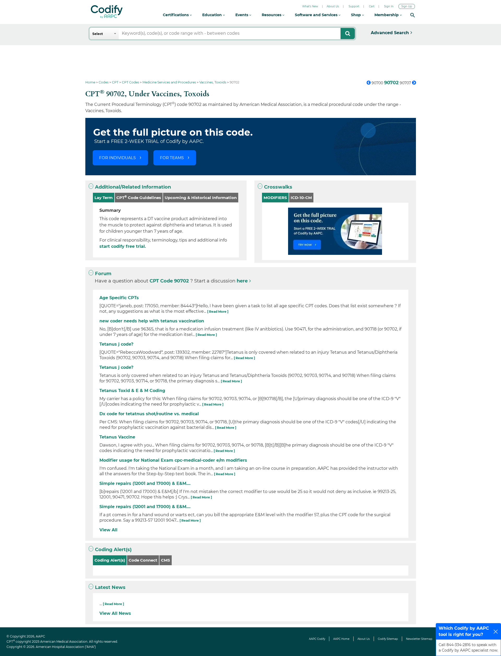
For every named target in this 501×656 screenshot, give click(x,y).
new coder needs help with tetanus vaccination (151, 320)
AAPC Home (341, 639)
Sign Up (406, 6)
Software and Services (316, 15)
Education (212, 15)
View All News (115, 613)
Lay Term (103, 197)
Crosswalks (278, 187)
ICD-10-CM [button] (301, 197)
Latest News (110, 587)
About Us (333, 6)
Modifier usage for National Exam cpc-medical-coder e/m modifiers (173, 460)
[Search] (412, 15)
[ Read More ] (217, 312)
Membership (387, 15)
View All (108, 529)
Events (242, 15)
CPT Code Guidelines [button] (138, 197)
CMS (165, 560)
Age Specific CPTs (119, 297)
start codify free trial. (122, 246)
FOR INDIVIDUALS (117, 157)
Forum (103, 273)
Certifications (176, 15)
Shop (356, 15)
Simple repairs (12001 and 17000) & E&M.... (144, 483)
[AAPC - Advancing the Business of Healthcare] (107, 11)
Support (354, 6)
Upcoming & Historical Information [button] (201, 197)
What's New (310, 6)
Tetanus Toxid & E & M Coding (132, 390)
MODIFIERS (275, 197)
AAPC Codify (317, 639)
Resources (272, 15)
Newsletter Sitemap (419, 639)
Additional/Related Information (133, 187)
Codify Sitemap (388, 639)
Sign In (388, 6)
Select (97, 34)
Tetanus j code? (116, 344)
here (242, 281)
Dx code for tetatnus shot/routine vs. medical (149, 413)
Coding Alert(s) (113, 549)
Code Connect (143, 560)
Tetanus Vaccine (117, 437)
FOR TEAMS (172, 157)
